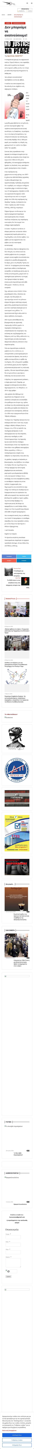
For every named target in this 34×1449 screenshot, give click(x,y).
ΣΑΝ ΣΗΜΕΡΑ (10, 930)
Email (7, 1242)
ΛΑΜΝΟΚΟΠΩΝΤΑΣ (12, 1173)
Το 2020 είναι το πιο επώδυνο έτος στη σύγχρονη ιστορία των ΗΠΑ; (17, 583)
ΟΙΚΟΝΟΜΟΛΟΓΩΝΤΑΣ (18, 23)
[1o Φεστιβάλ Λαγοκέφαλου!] (17, 1137)
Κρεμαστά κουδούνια (20, 1204)
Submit (8, 1276)
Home (3, 14)
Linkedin (24, 560)
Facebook (9, 556)
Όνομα (7, 1234)
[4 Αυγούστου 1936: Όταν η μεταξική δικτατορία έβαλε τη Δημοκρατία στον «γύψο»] (16, 945)
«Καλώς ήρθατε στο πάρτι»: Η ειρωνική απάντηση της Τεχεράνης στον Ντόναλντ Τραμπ (17, 630)
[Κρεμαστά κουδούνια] (17, 1188)
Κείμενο (8, 1257)
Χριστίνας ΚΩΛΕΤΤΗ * (15, 56)
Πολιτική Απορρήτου (9, 1430)
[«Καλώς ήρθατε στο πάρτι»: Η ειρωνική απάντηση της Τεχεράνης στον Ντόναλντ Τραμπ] (17, 609)
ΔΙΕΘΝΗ (9, 14)
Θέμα (7, 1249)
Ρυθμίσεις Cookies (17, 1440)
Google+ (9, 560)
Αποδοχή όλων (17, 1435)
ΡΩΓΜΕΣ (8, 1122)
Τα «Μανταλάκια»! (11, 714)
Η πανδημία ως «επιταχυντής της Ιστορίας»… (19, 572)
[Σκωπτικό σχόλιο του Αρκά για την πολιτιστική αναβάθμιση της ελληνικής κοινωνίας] (16, 899)
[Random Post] (27, 3)
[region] (17, 1430)
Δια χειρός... (10, 884)
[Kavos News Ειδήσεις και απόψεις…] (9, 3)
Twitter (24, 556)
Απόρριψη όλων (17, 1445)
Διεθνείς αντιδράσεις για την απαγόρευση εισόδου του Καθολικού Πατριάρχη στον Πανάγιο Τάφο (16, 664)
